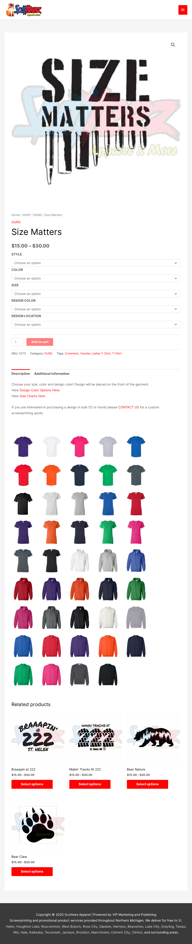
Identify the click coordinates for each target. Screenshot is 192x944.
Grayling (167, 926)
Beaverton (135, 926)
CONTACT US (128, 407)
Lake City (152, 926)
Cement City (120, 932)
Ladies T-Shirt (101, 353)
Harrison (119, 926)
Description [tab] (20, 373)
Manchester (100, 932)
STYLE (16, 254)
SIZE (14, 285)
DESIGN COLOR (23, 300)
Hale (24, 932)
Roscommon (50, 926)
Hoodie (85, 353)
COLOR (17, 270)
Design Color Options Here (39, 390)
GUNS (37, 215)
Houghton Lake (27, 926)
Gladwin (105, 926)
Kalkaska (36, 932)
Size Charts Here (32, 396)
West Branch (71, 926)
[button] (173, 45)
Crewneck (72, 353)
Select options (32, 784)
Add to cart (39, 342)
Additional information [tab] (52, 373)
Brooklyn (82, 932)
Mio (16, 932)
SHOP (26, 215)
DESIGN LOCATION (26, 316)
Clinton (137, 932)
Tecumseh (52, 932)
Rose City (90, 926)
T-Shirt (117, 353)
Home (15, 215)
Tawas (180, 926)
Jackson (68, 932)
